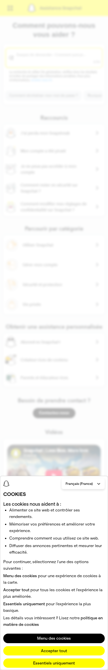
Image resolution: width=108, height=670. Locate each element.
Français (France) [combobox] (79, 483)
